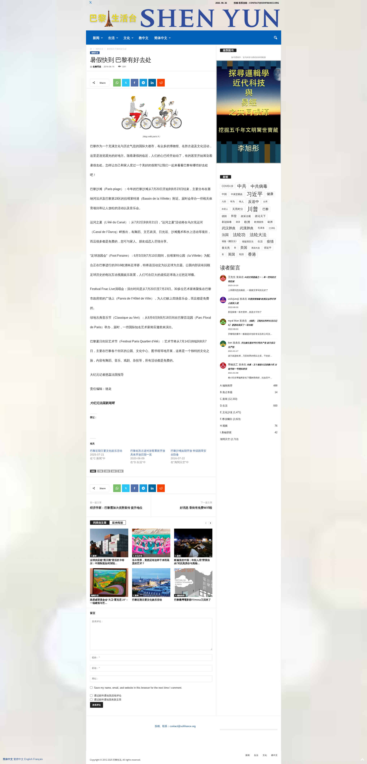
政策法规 (246, 216)
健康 (270, 194)
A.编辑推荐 (180, 595)
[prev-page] (206, 523)
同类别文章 (99, 522)
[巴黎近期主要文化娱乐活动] (151, 582)
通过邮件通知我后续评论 (107, 695)
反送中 (253, 202)
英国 (231, 254)
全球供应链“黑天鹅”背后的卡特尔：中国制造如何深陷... (107, 561)
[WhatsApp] (117, 83)
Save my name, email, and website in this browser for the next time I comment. (138, 687)
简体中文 (160, 38)
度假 (107, 471)
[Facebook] (134, 83)
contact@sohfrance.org (183, 726)
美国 (243, 248)
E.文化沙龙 (137, 555)
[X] (90, 3)
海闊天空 (99, 48)
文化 (126, 38)
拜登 (234, 216)
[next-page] (210, 523)
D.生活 (223, 405)
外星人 (225, 209)
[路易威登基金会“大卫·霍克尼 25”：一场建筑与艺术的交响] (109, 582)
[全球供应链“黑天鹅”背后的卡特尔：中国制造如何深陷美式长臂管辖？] (109, 543)
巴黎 (100, 471)
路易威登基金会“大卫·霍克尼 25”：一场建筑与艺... (109, 601)
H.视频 (223, 425)
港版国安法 (247, 241)
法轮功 (239, 234)
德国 (224, 216)
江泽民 (272, 228)
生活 (111, 38)
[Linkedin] (152, 83)
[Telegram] (143, 83)
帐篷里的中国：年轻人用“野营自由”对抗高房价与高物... (192, 561)
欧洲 (247, 222)
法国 (225, 235)
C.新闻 (94, 555)
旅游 (113, 471)
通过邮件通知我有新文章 (107, 699)
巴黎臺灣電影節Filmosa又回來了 (192, 599)
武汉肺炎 (228, 228)
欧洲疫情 (258, 222)
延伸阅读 (117, 522)
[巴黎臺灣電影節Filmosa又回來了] (193, 582)
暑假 (120, 471)
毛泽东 (261, 228)
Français (38, 759)
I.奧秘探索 (225, 432)
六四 (224, 201)
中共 (241, 186)
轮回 (241, 254)
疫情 (270, 241)
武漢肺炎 (246, 228)
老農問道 (97, 66)
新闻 (96, 38)
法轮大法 (258, 234)
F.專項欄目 (226, 419)
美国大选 (255, 248)
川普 (252, 209)
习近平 (255, 194)
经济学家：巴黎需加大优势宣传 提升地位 (116, 507)
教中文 (144, 38)
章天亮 (226, 247)
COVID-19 (227, 186)
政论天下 (260, 216)
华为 (232, 201)
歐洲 (270, 221)
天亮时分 (237, 209)
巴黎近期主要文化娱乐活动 (106, 450)
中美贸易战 (236, 194)
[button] (275, 38)
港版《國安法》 (230, 241)
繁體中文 (19, 759)
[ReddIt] (161, 83)
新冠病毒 (227, 221)
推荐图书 (228, 50)
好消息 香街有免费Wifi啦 (196, 507)
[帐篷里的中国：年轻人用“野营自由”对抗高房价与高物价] (193, 543)
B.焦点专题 (226, 392)
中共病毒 (259, 186)
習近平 (267, 247)
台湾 (265, 201)
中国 (224, 194)
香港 (252, 254)
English (28, 759)
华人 (241, 201)
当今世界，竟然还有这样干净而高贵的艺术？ (150, 561)
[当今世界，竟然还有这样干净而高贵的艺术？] (151, 543)
